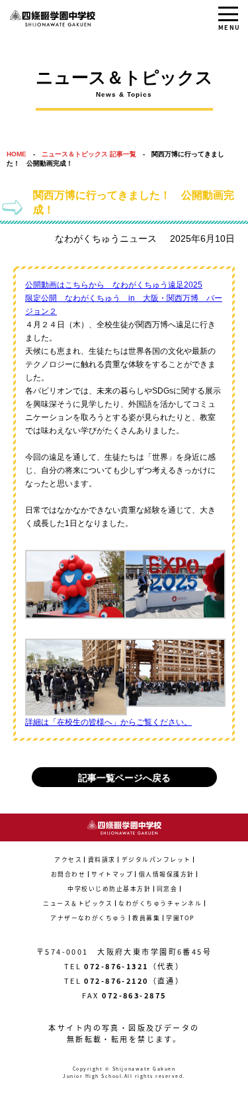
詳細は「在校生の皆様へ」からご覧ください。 (108, 722)
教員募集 (146, 918)
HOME (16, 154)
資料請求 (102, 859)
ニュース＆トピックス (77, 903)
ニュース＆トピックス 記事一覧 (89, 154)
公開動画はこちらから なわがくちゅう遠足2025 (113, 285)
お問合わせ (68, 874)
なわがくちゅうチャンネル (160, 903)
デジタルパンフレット (156, 859)
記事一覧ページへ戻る (124, 777)
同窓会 (167, 888)
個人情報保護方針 (166, 874)
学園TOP (180, 918)
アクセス (68, 859)
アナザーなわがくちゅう (88, 918)
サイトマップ (112, 874)
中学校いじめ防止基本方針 (109, 888)
